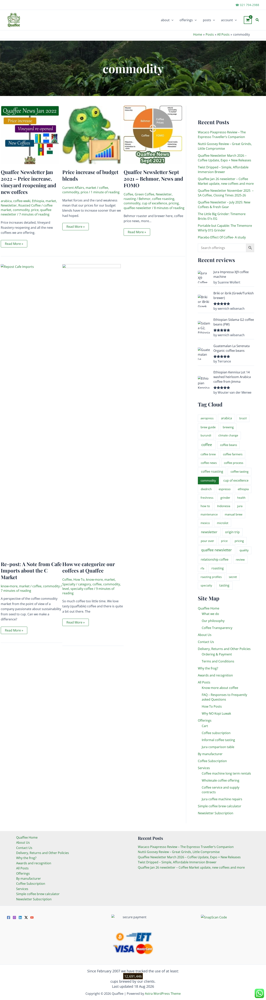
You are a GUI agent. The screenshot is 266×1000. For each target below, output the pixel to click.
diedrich (206, 489)
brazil (243, 418)
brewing (228, 427)
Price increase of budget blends (90, 175)
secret (233, 577)
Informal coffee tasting (218, 740)
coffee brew (208, 454)
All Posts (204, 682)
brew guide (208, 427)
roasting (130, 199)
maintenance (209, 514)
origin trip (232, 532)
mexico (205, 523)
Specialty (68, 584)
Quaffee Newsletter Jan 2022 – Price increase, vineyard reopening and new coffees (28, 182)
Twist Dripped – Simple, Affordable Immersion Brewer (177, 862)
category (84, 584)
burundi (206, 435)
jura (239, 506)
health (241, 498)
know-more (9, 586)
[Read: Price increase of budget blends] (91, 135)
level (65, 589)
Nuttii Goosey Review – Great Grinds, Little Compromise (179, 852)
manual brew (233, 514)
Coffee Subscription (212, 761)
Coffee (128, 194)
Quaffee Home (208, 608)
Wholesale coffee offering (220, 780)
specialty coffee (81, 589)
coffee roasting (163, 199)
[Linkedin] (20, 917)
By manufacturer (210, 754)
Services (204, 768)
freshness (207, 498)
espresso (225, 489)
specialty (206, 585)
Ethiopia (38, 201)
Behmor (145, 199)
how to (205, 506)
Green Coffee (144, 194)
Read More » (14, 244)
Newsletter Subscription (215, 813)
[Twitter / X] (26, 917)
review (240, 559)
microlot (222, 523)
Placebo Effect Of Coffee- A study (222, 237)
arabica (6, 201)
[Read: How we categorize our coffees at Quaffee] (91, 410)
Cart (205, 726)
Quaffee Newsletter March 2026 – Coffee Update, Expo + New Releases (189, 857)
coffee (103, 188)
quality (244, 550)
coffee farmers (232, 454)
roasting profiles (211, 577)
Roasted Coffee (29, 205)
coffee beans (228, 445)
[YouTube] (32, 917)
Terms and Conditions (218, 661)
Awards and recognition (215, 675)
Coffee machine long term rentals (226, 773)
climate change (228, 435)
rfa (202, 568)
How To (79, 579)
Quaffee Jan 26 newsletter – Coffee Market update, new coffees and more (191, 867)
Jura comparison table (218, 747)
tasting (224, 585)
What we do (210, 614)
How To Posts (212, 706)
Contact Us (206, 642)
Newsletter (9, 205)
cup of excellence (154, 203)
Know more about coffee (220, 688)
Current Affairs (73, 188)
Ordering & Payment (217, 654)
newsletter (209, 532)
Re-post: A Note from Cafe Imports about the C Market (31, 571)
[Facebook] (8, 917)
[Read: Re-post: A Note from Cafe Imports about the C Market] (31, 410)
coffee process (233, 463)
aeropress (207, 418)
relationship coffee (214, 559)
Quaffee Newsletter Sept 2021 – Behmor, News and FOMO (153, 179)
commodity (21, 210)
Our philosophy (213, 621)
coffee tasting (239, 471)
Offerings (204, 720)
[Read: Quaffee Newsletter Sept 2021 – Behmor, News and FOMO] (153, 135)
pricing (174, 203)
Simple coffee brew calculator (219, 806)
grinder (225, 498)
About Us (204, 635)
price (35, 210)
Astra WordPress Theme (163, 993)
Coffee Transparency (217, 628)
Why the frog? (208, 668)
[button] (172, 20)
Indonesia (223, 506)
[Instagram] (14, 917)
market (51, 201)
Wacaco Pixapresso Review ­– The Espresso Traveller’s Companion (186, 847)
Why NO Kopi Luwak (216, 713)
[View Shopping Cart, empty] (248, 20)
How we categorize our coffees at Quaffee (88, 567)
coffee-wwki (21, 201)
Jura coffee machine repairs (222, 799)
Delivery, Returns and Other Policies (224, 649)
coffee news (209, 463)
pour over (207, 541)
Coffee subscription (216, 733)
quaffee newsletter (137, 208)
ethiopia (243, 489)
